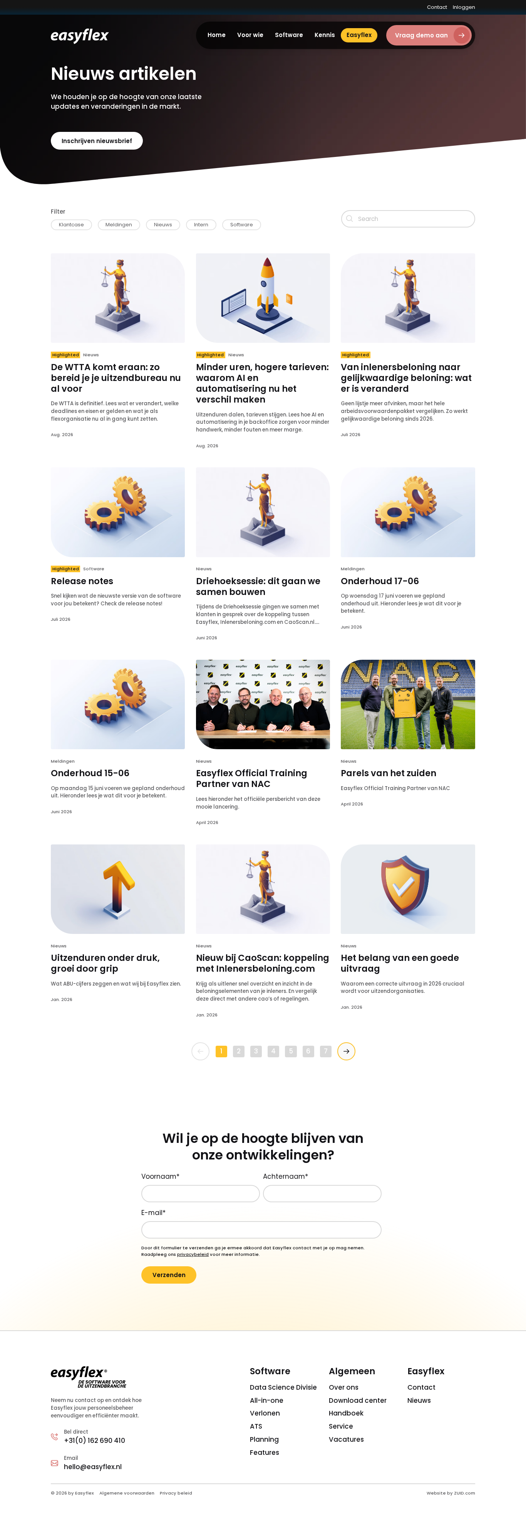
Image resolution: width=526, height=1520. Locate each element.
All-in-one (266, 1400)
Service (341, 1426)
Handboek (346, 1413)
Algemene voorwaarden (126, 1493)
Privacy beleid (176, 1493)
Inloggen (464, 7)
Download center (358, 1400)
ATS (256, 1426)
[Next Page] (346, 1051)
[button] (250, 35)
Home (217, 35)
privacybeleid (193, 1254)
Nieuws (419, 1400)
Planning (264, 1439)
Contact (437, 7)
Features (264, 1452)
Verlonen (265, 1413)
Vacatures (346, 1439)
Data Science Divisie (283, 1387)
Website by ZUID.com (451, 1493)
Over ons (343, 1387)
